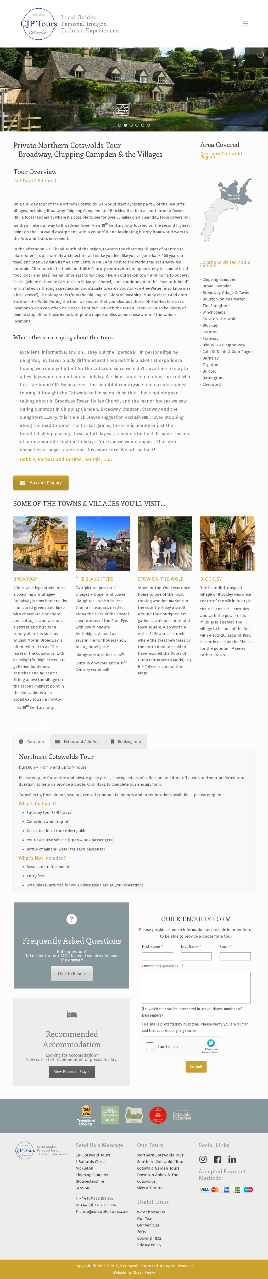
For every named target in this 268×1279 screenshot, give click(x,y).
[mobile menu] (245, 23)
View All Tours (149, 1188)
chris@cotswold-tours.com (104, 1211)
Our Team (146, 1218)
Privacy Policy (149, 1245)
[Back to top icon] (242, 1268)
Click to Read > (72, 973)
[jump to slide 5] (142, 125)
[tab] (31, 741)
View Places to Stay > (72, 1072)
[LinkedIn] (232, 1159)
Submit (196, 1066)
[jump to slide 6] (148, 125)
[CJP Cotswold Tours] (69, 23)
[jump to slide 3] (131, 125)
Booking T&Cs (149, 1238)
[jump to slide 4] (136, 125)
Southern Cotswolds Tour (160, 1161)
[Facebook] (217, 1159)
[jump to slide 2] (125, 125)
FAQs (141, 1231)
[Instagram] (203, 1159)
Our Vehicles (148, 1225)
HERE (101, 784)
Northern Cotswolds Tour (160, 1155)
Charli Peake (144, 1272)
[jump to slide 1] (119, 125)
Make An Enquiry (45, 482)
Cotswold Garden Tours (158, 1168)
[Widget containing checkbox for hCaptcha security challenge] (181, 1046)
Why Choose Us (151, 1212)
